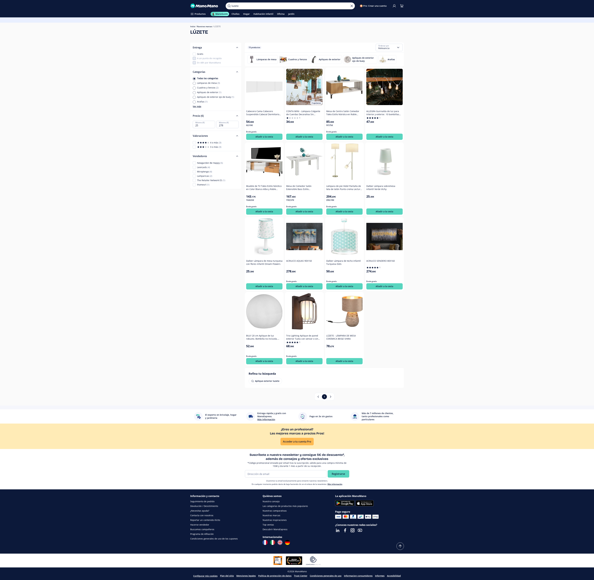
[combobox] (389, 47)
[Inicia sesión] (394, 5)
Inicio (192, 26)
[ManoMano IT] (272, 542)
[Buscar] (229, 6)
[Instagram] (352, 530)
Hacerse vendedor (199, 524)
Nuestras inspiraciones (275, 520)
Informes (380, 575)
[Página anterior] (318, 396)
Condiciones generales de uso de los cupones (214, 538)
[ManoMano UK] (280, 542)
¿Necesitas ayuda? (199, 510)
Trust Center (300, 575)
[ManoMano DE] (287, 542)
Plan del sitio (227, 575)
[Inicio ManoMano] (205, 5)
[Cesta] (401, 5)
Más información (335, 484)
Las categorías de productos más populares (285, 506)
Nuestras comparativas (275, 510)
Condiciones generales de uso (325, 575)
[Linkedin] (337, 530)
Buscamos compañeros (202, 529)
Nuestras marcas (204, 26)
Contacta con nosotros (201, 515)
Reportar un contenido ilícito (205, 520)
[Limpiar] (352, 6)
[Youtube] (359, 530)
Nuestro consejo (271, 501)
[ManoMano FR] (265, 542)
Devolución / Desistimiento (204, 506)
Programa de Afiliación (202, 534)
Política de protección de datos (274, 575)
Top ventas (268, 524)
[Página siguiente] (330, 396)
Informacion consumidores (358, 575)
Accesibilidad (394, 575)
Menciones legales (246, 575)
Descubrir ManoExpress (275, 529)
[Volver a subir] (400, 546)
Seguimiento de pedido (202, 501)
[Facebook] (345, 530)
